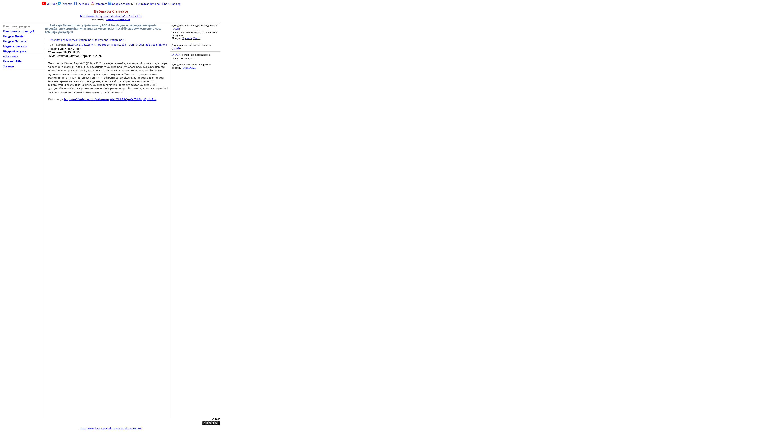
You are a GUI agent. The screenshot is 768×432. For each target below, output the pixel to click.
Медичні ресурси (15, 46)
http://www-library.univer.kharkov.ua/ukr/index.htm (111, 16)
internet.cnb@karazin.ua (118, 19)
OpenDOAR (189, 67)
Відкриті (9, 51)
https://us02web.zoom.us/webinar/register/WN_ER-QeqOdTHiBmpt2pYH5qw (110, 99)
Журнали (187, 38)
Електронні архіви (15, 31)
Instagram (101, 4)
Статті (196, 38)
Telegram (66, 4)
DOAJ (176, 28)
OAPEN (176, 54)
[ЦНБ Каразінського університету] (44, 3)
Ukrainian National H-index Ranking (159, 4)
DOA (176, 48)
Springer (8, 66)
